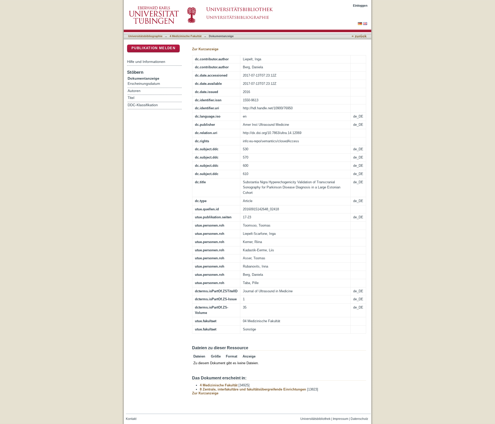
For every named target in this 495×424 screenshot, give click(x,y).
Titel (131, 98)
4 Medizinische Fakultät (186, 36)
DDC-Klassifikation (143, 105)
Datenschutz (359, 419)
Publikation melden (153, 48)
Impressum (340, 419)
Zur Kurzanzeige (205, 49)
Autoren (134, 91)
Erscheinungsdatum (144, 84)
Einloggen (360, 5)
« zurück (359, 36)
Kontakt (131, 419)
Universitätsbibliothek (315, 419)
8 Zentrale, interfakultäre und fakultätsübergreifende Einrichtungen (253, 389)
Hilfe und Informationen (146, 62)
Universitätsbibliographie (145, 36)
